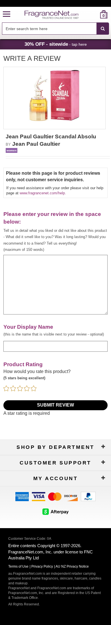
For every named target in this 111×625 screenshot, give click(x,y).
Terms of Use (18, 566)
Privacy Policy (42, 566)
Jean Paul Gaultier (36, 144)
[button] (6, 14)
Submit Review (55, 405)
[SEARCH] (102, 28)
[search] (94, 14)
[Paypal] (88, 496)
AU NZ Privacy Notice (72, 566)
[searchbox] (49, 28)
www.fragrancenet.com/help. (43, 193)
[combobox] (55, 28)
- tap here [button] (55, 44)
